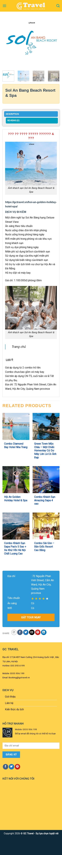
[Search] (58, 5)
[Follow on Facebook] (5, 766)
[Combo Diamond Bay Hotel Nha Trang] (15, 426)
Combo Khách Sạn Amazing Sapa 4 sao (44, 500)
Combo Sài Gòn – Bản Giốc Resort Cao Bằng (44, 547)
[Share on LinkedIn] (43, 632)
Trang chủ (18, 347)
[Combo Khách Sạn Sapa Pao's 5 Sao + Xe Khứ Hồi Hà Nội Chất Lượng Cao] (15, 526)
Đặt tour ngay (31, 617)
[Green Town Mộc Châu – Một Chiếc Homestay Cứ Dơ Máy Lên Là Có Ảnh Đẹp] (46, 426)
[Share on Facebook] (20, 632)
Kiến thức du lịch (14, 709)
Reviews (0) (13, 120)
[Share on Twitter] (26, 632)
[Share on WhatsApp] (14, 632)
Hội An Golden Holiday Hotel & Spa (15, 498)
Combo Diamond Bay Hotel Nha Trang (15, 445)
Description (12, 114)
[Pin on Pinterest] (38, 632)
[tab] (31, 114)
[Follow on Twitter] (11, 766)
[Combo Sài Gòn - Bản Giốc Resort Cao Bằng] (46, 526)
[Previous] (8, 44)
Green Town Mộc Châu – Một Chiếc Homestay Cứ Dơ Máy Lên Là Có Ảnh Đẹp (45, 450)
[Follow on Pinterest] (17, 766)
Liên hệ (9, 703)
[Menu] (4, 6)
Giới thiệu (10, 696)
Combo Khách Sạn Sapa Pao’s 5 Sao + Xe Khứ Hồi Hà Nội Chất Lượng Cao (15, 548)
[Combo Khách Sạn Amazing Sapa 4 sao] (46, 479)
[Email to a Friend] (32, 632)
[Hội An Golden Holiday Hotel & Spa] (15, 479)
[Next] (54, 44)
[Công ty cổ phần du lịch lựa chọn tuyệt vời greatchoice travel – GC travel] (31, 6)
